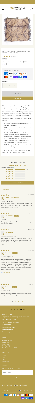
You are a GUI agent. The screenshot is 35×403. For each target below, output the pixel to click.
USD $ (26, 390)
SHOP (4, 357)
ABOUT (4, 359)
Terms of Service (7, 340)
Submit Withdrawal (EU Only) (10, 348)
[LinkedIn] (24, 309)
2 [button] (15, 301)
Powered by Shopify (21, 385)
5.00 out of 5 (22, 166)
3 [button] (18, 301)
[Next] (30, 30)
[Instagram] (14, 309)
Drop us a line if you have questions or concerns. (16, 316)
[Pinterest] (17, 309)
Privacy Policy (6, 342)
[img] (5, 195)
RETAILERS (5, 361)
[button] (6, 56)
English (5, 390)
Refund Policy (6, 344)
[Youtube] (21, 309)
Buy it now (17, 98)
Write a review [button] (17, 183)
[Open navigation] (2, 8)
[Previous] (5, 30)
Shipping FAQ (6, 346)
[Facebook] (11, 309)
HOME (4, 355)
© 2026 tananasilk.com (8, 385)
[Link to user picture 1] (5, 276)
